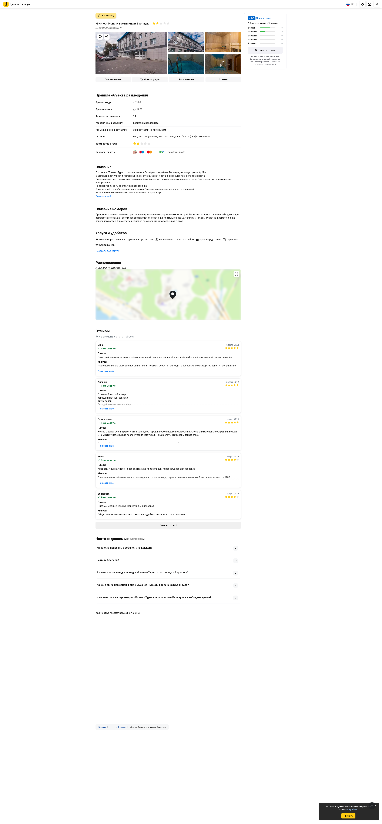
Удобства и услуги (150, 79)
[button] (362, 4)
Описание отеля (113, 79)
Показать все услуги (107, 251)
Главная (102, 727)
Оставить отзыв (265, 50)
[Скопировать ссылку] (107, 37)
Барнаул (122, 727)
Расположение (186, 79)
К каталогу (108, 15)
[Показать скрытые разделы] (112, 727)
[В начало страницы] (372, 805)
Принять (348, 815)
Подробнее (352, 809)
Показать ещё (103, 196)
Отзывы (223, 79)
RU (352, 4)
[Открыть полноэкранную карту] (168, 294)
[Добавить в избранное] (100, 37)
